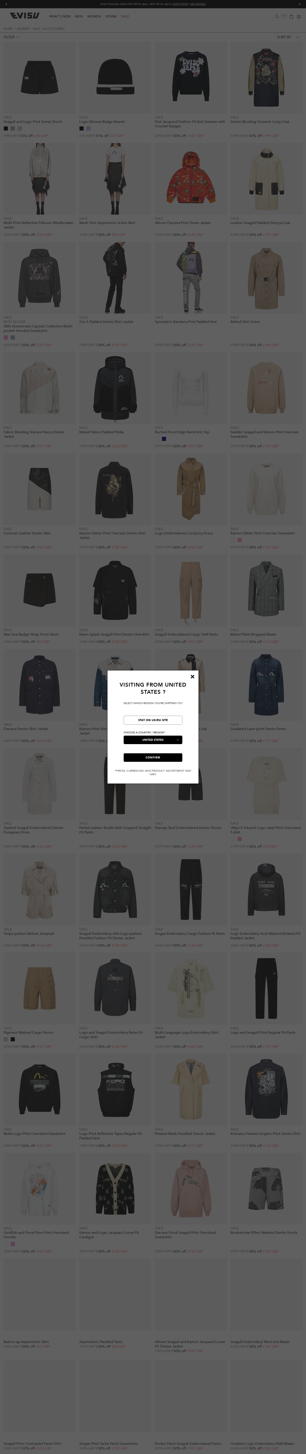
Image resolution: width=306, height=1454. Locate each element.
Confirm (153, 757)
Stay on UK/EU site (153, 720)
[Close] (192, 676)
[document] (153, 728)
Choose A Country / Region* (144, 732)
